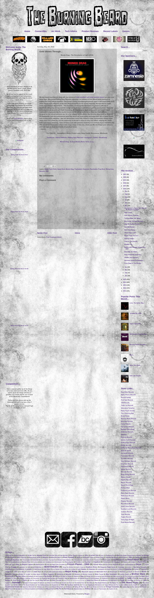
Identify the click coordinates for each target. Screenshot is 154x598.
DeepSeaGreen (15, 562)
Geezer (122, 564)
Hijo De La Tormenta (140, 567)
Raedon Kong (84, 578)
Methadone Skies (10, 574)
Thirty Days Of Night (127, 519)
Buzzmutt (123, 557)
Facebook (50, 137)
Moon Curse (99, 574)
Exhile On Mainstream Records (131, 448)
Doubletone (106, 562)
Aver (102, 555)
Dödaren (133, 562)
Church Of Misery (37, 560)
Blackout (45, 557)
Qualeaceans (73, 578)
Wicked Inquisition (30, 589)
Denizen (35, 562)
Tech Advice (71, 31)
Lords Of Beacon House (55, 571)
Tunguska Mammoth (28, 587)
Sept (126, 194)
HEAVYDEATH (51, 567)
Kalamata (92, 569)
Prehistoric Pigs (62, 578)
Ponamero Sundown (25, 578)
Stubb (145, 580)
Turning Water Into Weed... (133, 218)
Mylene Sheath (126, 477)
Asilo (86, 555)
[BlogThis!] (49, 166)
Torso (83, 585)
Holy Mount (8, 569)
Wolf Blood (67, 589)
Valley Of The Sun (80, 587)
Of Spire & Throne (66, 576)
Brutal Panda (125, 416)
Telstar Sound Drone (53, 582)
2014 (125, 282)
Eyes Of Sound (126, 450)
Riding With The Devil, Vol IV (19, 325)
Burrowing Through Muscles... (134, 221)
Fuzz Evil (107, 564)
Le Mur (22, 571)
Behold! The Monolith (142, 555)
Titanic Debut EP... (136, 324)
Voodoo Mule (126, 587)
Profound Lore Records (128, 490)
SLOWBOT (121, 578)
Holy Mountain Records (128, 461)
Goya (138, 564)
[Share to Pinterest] (55, 166)
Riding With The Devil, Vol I (19, 154)
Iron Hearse (37, 569)
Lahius (16, 571)
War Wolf (134, 587)
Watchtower (143, 587)
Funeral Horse (97, 564)
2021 (125, 174)
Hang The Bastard (68, 567)
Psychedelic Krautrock (81, 169)
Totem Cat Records (127, 405)
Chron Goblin (26, 560)
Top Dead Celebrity (73, 585)
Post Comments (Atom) (53, 237)
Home (27, 31)
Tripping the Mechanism (95, 585)
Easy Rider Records (127, 392)
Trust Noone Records (128, 522)
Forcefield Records (127, 453)
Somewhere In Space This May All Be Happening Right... (135, 208)
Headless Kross (91, 567)
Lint (45, 571)
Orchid (97, 576)
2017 (125, 186)
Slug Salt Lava (44, 580)
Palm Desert (116, 576)
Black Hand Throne (35, 557)
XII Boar (88, 589)
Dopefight (88, 562)
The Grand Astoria (101, 583)
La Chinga (144, 569)
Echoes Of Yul (9, 564)
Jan (126, 275)
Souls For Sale (81, 580)
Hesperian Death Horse (107, 567)
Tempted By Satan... (136, 313)
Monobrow (60, 574)
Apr (126, 267)
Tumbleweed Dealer (12, 587)
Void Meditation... (130, 227)
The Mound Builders (29, 585)
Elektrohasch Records (128, 442)
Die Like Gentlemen (46, 562)
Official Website (61, 137)
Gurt (29, 567)
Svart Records (125, 514)
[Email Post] (43, 166)
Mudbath (30, 576)
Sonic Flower (67, 580)
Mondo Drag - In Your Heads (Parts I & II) (77, 142)
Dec (126, 191)
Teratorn (64, 582)
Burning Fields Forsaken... (138, 344)
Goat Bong (130, 564)
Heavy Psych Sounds (128, 410)
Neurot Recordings (127, 485)
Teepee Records (126, 517)
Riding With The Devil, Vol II (19, 211)
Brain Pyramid (68, 557)
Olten (82, 576)
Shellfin (24, 580)
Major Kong (71, 571)
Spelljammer (104, 580)
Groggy (13, 567)
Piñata (137, 576)
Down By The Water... (131, 252)
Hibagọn (129, 567)
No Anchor (48, 576)
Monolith (68, 574)
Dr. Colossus (116, 562)
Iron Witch (47, 569)
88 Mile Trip (31, 555)
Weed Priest (9, 589)
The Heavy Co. (114, 583)
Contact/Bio (41, 31)
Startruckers (114, 580)
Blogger (86, 594)
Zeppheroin (112, 589)
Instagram (88, 137)
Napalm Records (126, 480)
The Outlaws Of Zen (43, 585)
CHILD (130, 557)
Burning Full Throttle (112, 557)
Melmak (137, 571)
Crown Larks (106, 560)
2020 (125, 177)
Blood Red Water (56, 557)
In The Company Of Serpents (23, 569)
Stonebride (130, 580)
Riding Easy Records (75, 137)
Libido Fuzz (37, 572)
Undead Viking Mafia (57, 587)
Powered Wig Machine (48, 578)
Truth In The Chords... (131, 241)
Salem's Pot (131, 578)
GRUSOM (115, 564)
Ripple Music (125, 498)
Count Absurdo (87, 560)
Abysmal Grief (41, 555)
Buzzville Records (127, 421)
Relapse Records (126, 501)
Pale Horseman (106, 576)
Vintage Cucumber (112, 587)
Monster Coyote (87, 574)
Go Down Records (127, 458)
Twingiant (39, 587)
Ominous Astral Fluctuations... (134, 260)
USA (47, 171)
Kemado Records (126, 472)
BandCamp (103, 137)
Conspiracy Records (127, 426)
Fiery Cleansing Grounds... (133, 254)
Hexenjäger (121, 567)
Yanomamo (102, 589)
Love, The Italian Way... (137, 303)
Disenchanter (69, 562)
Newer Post (42, 233)
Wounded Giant (78, 589)
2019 (125, 180)
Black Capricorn (22, 557)
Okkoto (76, 576)
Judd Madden (81, 569)
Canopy (137, 557)
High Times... (128, 212)
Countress (97, 560)
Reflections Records (127, 496)
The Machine (17, 585)
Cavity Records (126, 424)
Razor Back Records (127, 493)
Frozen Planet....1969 (78, 564)
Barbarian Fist (110, 555)
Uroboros (69, 587)
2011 (125, 291)
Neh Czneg (39, 576)
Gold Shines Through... (132, 215)
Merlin (144, 572)
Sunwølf (16, 582)
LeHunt (29, 571)
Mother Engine (124, 574)
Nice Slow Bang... (130, 230)
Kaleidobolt (101, 569)
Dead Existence (118, 560)
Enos (48, 564)
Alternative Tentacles (127, 408)
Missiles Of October (24, 574)
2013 (125, 285)
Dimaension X (58, 562)
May (126, 205)
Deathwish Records (127, 432)
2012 (125, 288)
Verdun (101, 587)
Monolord (77, 574)
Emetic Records (126, 445)
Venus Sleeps (93, 587)
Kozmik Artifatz (126, 397)
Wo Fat (58, 589)
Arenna (80, 555)
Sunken (7, 582)
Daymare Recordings (128, 429)
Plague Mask (145, 576)
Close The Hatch (50, 560)
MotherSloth (9, 576)
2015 (125, 279)
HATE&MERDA (36, 567)
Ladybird (8, 572)
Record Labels (110, 31)
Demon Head (26, 562)
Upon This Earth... (135, 365)
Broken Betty (100, 557)
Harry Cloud (79, 567)
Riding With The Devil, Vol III (19, 268)
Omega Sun (89, 576)
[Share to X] (51, 166)
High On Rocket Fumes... (132, 224)
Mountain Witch (21, 576)
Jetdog (73, 569)
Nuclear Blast (125, 488)
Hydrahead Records (127, 466)
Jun (126, 203)
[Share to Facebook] (53, 166)
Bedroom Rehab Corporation (125, 555)
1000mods (8, 555)
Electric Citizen (27, 564)
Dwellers (125, 562)
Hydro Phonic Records (128, 394)
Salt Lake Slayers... (136, 375)
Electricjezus (40, 564)
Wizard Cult (50, 589)
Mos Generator (111, 574)
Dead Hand (133, 559)
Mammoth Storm (101, 572)
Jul (126, 200)
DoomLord (79, 562)
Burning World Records (128, 418)
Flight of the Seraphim (58, 564)
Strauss (138, 580)
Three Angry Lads (130, 233)
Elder (17, 564)
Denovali (124, 434)
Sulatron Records (126, 512)
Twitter (95, 137)
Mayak (130, 571)
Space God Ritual (92, 580)
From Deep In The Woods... (133, 263)
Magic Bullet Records (128, 474)
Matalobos (123, 571)
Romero (112, 578)
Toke (62, 585)
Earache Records (126, 437)
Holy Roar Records (127, 464)
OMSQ (57, 576)
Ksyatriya (127, 569)
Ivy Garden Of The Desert (61, 569)
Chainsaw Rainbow (12, 560)
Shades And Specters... (132, 257)
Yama (95, 589)
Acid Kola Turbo (53, 555)
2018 (125, 183)
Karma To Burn (117, 569)
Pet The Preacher (128, 576)
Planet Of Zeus (11, 578)
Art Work (55, 31)
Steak (122, 580)
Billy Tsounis (11, 557)
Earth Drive (142, 562)
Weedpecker (19, 589)
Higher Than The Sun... (131, 235)
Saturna (141, 578)
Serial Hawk (16, 580)
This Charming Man (127, 413)
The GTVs (90, 582)
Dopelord (96, 562)
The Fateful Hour (79, 582)
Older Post (112, 233)
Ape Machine (64, 555)
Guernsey (22, 567)
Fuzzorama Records (127, 456)
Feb (126, 273)
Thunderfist (55, 585)
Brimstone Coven (88, 557)
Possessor (36, 578)
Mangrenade (113, 571)
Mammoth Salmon (88, 572)
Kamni (109, 569)
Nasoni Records (126, 482)
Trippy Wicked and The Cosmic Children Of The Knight (120, 585)
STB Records (125, 403)
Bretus (79, 557)
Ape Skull (73, 555)
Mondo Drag (70, 169)
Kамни (136, 569)
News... (132, 355)
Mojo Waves (37, 574)
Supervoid (28, 582)
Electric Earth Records (128, 440)
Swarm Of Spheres (39, 582)
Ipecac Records (126, 469)
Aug (126, 197)
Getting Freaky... (129, 238)
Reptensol (105, 578)
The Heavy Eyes (129, 582)
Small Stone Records (128, 506)
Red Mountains (94, 578)
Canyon (144, 557)
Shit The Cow (34, 580)
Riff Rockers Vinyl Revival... (139, 334)
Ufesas (47, 587)
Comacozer (76, 560)
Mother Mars (138, 574)
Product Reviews (90, 31)
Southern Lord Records (128, 509)
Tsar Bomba (143, 585)
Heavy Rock (61, 169)
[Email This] (47, 166)
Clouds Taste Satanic (64, 560)
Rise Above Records (127, 503)
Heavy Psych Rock (50, 169)
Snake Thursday (56, 580)
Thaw (70, 582)
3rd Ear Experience (19, 555)
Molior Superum (48, 574)
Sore (74, 580)
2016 (125, 189)
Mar (126, 270)
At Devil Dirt (94, 555)
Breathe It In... (128, 244)
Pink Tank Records (127, 400)
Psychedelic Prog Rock (97, 169)
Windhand (41, 589)
